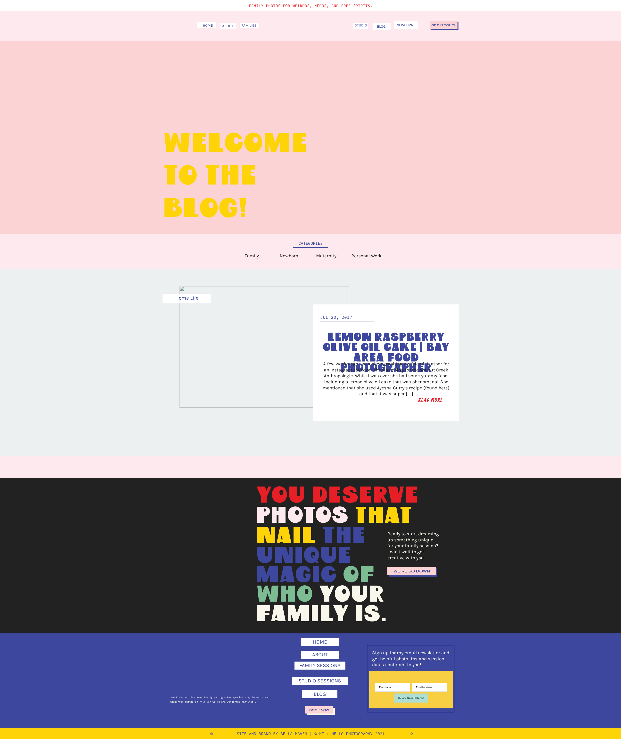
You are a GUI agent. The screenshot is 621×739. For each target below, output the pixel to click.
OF (359, 575)
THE (344, 536)
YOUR (351, 594)
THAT (383, 515)
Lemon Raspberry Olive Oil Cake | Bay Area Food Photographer (386, 353)
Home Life (186, 298)
